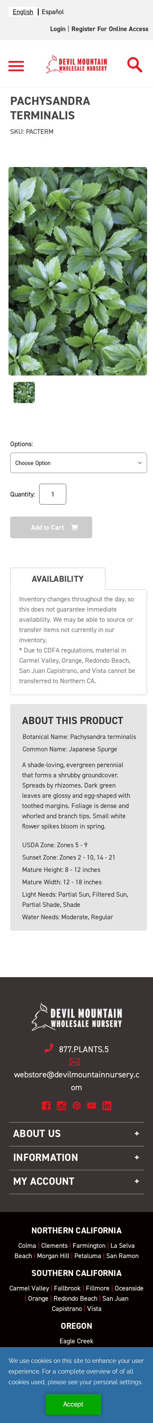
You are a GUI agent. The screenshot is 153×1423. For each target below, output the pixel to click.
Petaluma (87, 1255)
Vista (94, 1308)
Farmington (89, 1245)
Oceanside (129, 1288)
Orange (38, 1298)
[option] (52, 12)
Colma (27, 1245)
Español (53, 11)
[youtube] (91, 1105)
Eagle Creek (77, 1340)
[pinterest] (76, 1105)
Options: (21, 443)
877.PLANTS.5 (84, 1049)
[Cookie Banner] (76, 1385)
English (23, 11)
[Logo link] (16, 69)
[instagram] (61, 1105)
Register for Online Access (109, 28)
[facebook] (46, 1105)
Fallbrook (67, 1288)
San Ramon (122, 1255)
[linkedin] (106, 1105)
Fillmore (98, 1288)
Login (57, 28)
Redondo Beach (75, 1298)
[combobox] (22, 12)
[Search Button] (134, 62)
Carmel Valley (29, 1288)
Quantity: (22, 494)
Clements (54, 1245)
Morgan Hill (53, 1255)
